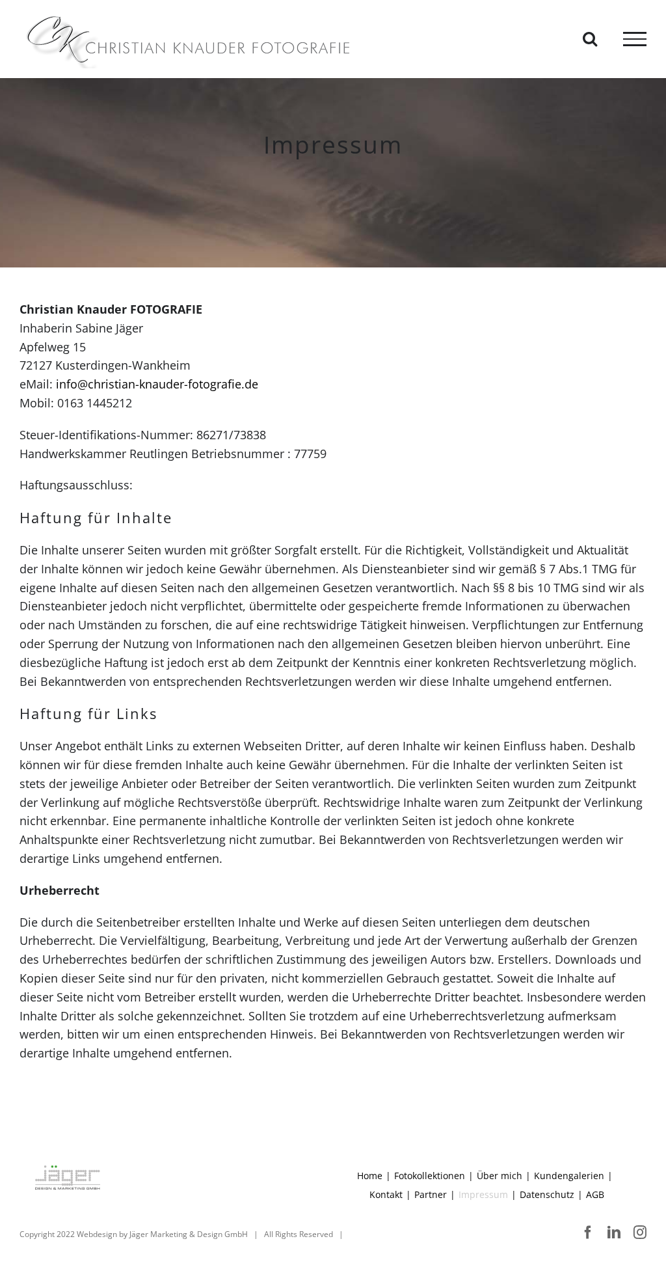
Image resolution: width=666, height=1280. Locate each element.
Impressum (483, 1194)
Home (369, 1175)
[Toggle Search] (590, 38)
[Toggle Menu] (634, 39)
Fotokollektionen (429, 1175)
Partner (430, 1194)
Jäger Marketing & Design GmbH (188, 1234)
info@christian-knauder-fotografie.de (157, 384)
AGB (595, 1194)
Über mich (499, 1175)
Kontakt (386, 1194)
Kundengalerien (569, 1175)
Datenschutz (547, 1194)
